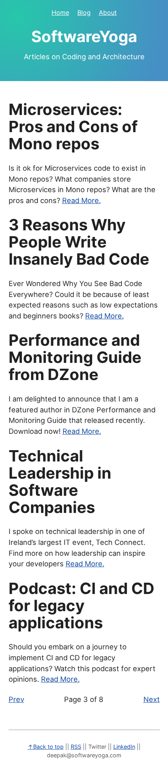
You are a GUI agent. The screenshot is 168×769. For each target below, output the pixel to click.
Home (60, 12)
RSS (76, 746)
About (108, 12)
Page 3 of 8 (83, 699)
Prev (16, 699)
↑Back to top (46, 746)
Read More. (81, 200)
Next (151, 699)
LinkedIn (124, 746)
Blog (84, 12)
